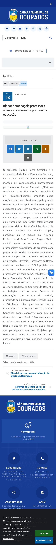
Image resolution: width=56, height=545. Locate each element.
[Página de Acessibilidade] (46, 29)
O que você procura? (15, 38)
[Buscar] (50, 38)
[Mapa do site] (40, 29)
